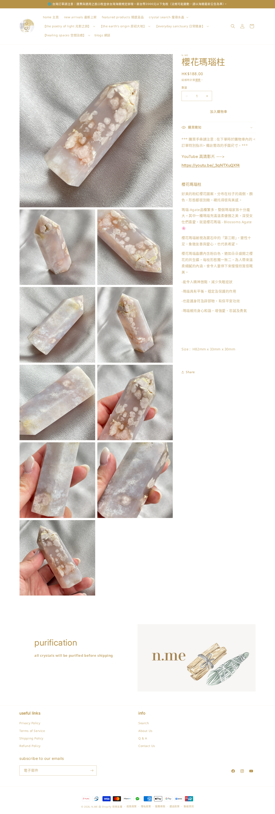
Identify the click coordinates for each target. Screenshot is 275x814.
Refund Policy (30, 746)
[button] (168, 17)
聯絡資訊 (189, 806)
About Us (145, 731)
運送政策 (175, 806)
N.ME (94, 806)
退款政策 (132, 806)
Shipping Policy (31, 738)
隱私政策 (146, 806)
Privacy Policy (29, 723)
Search (143, 723)
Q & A (142, 738)
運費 (198, 80)
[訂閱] (91, 770)
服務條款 (160, 806)
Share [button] (190, 372)
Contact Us (146, 746)
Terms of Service (32, 731)
